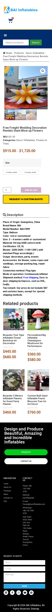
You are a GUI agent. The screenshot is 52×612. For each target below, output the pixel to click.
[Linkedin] (6, 592)
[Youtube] (25, 592)
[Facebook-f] (12, 592)
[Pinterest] (31, 592)
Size (7, 163)
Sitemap (35, 608)
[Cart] (10, 20)
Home (8, 52)
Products (19, 52)
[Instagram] (18, 592)
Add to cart (31, 189)
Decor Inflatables (35, 52)
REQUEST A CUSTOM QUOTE (26, 199)
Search (35, 42)
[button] (5, 35)
